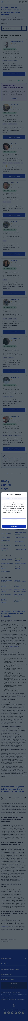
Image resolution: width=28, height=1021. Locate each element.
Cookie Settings (13, 498)
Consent (7, 498)
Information (20, 498)
